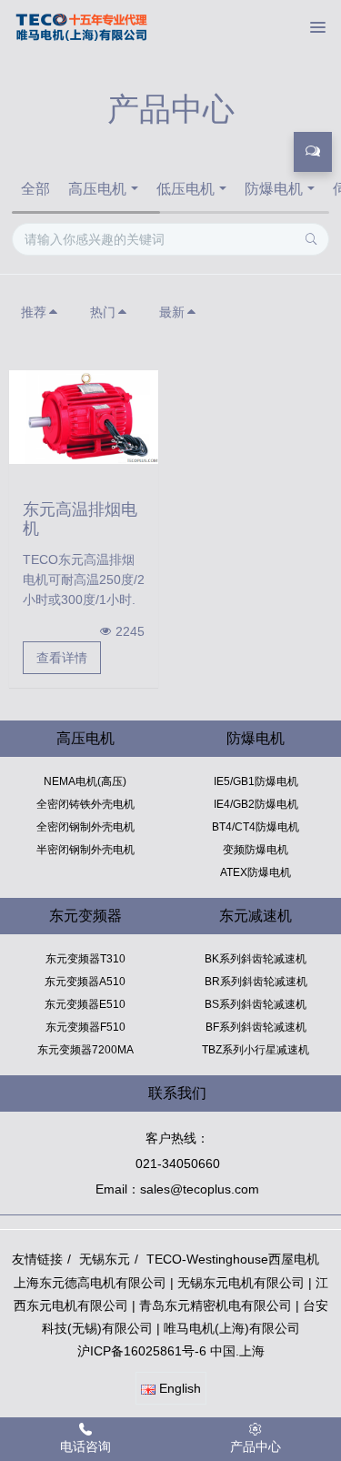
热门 (102, 312)
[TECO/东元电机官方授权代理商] (82, 27)
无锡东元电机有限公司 (241, 1282)
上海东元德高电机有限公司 (90, 1282)
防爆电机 (274, 188)
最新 (172, 312)
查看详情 (61, 657)
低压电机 (185, 188)
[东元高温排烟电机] (83, 415)
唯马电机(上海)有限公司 (232, 1328)
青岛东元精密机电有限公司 (215, 1305)
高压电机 (97, 188)
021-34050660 (177, 1163)
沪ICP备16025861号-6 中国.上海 (171, 1351)
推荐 (33, 312)
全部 (35, 188)
